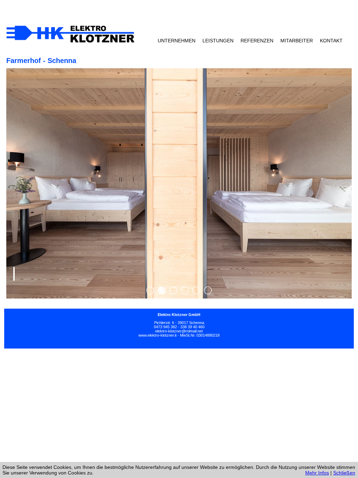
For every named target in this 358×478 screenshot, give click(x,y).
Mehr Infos (317, 473)
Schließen (344, 473)
